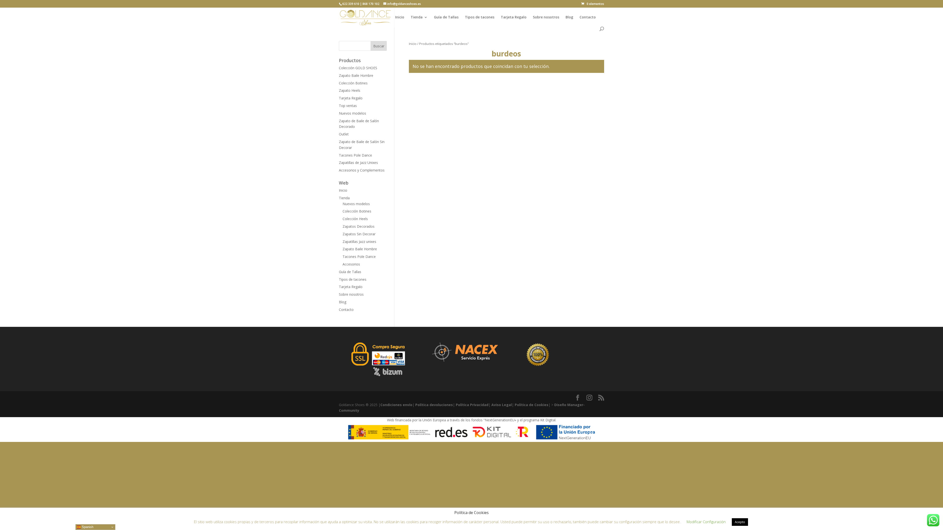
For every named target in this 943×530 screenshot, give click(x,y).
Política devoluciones (434, 404)
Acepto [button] (740, 522)
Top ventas (348, 105)
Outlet (344, 134)
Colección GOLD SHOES (358, 68)
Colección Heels (355, 218)
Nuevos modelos (352, 113)
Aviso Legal (501, 404)
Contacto (588, 17)
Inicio (399, 17)
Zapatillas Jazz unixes (359, 241)
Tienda (417, 17)
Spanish (87, 527)
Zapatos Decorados (358, 226)
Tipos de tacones (479, 17)
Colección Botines (353, 83)
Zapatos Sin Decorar (359, 234)
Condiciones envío (396, 404)
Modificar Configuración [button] (706, 521)
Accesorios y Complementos (362, 170)
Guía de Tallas (446, 17)
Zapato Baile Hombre (356, 75)
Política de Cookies (531, 404)
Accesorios (351, 264)
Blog (569, 17)
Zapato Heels (349, 90)
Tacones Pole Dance (355, 155)
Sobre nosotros (546, 17)
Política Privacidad (472, 404)
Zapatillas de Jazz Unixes (358, 162)
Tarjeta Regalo (514, 17)
